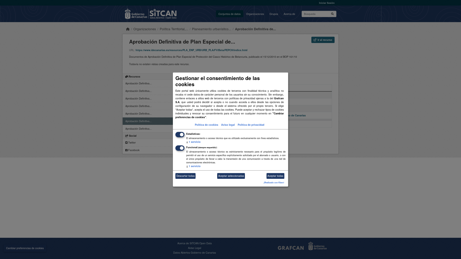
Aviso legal (228, 124)
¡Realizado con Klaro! (274, 182)
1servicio (193, 142)
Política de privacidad (251, 124)
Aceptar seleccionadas (231, 176)
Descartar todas (185, 176)
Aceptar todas (275, 176)
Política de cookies (206, 124)
